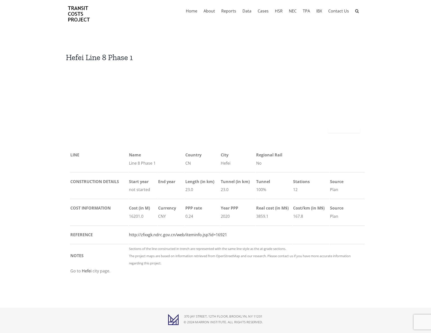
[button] (357, 10)
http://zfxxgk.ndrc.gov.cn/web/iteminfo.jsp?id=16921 (178, 234)
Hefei (87, 271)
